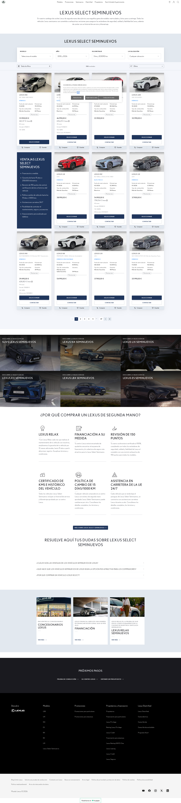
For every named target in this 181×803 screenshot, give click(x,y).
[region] (91, 91)
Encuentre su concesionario (50, 621)
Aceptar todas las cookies (91, 97)
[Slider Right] (49, 82)
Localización (133, 51)
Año (57, 51)
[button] (7, 2)
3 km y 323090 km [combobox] (101, 56)
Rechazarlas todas (77, 97)
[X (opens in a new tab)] (161, 791)
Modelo (23, 51)
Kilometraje (97, 51)
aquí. (78, 92)
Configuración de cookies (108, 97)
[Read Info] (31, 121)
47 (101, 319)
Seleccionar (34, 142)
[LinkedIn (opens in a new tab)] (168, 791)
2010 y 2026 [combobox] (62, 56)
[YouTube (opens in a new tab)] (143, 791)
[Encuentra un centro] (169, 2)
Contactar (71, 142)
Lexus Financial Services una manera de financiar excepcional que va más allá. (90, 623)
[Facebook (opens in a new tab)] (149, 791)
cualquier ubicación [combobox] (137, 56)
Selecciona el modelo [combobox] (29, 56)
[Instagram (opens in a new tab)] (155, 791)
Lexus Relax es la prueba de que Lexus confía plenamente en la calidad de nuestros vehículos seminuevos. (125, 624)
